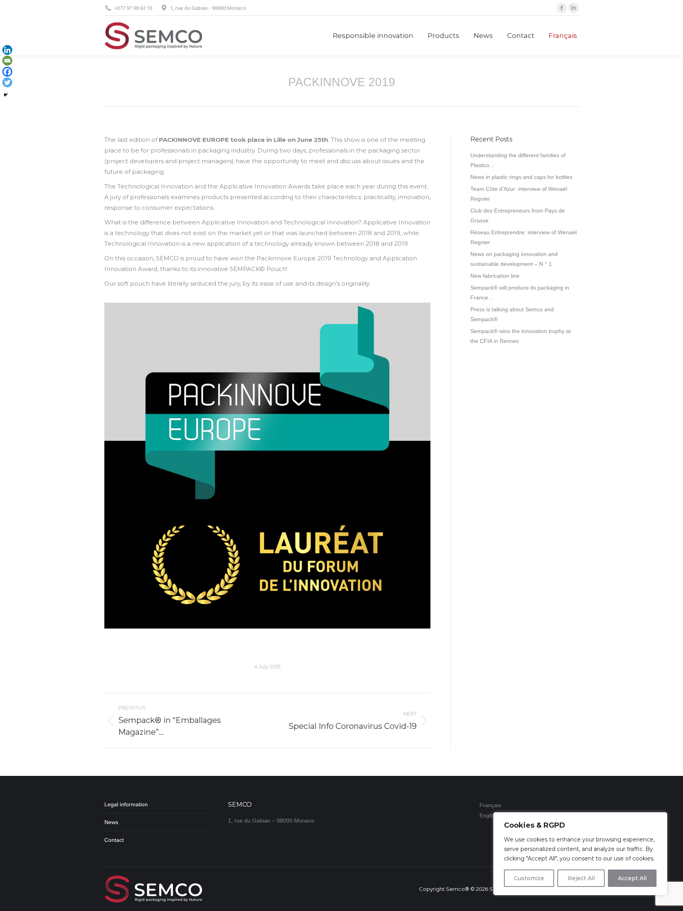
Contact (114, 840)
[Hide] (5, 95)
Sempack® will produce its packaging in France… (519, 292)
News (111, 822)
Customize (529, 878)
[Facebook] (7, 72)
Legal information (126, 804)
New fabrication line (494, 276)
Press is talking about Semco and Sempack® (512, 314)
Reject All (581, 878)
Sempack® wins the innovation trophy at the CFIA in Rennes (520, 336)
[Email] (7, 61)
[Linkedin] (7, 50)
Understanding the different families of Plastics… (518, 160)
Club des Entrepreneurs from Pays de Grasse (517, 215)
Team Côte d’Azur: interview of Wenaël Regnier (518, 194)
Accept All (632, 878)
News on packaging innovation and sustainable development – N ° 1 (514, 259)
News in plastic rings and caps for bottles (521, 177)
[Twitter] (7, 82)
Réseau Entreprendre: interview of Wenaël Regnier (523, 237)
